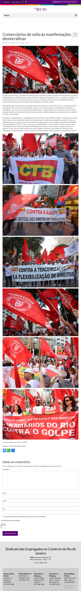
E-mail (5, 500)
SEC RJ (8, 42)
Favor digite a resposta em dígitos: (10, 520)
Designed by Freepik (68, 588)
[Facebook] (26, 2)
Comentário (6, 469)
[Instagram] (22, 2)
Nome (5, 493)
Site (4, 508)
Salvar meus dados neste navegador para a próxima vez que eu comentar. (25, 516)
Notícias (22, 42)
